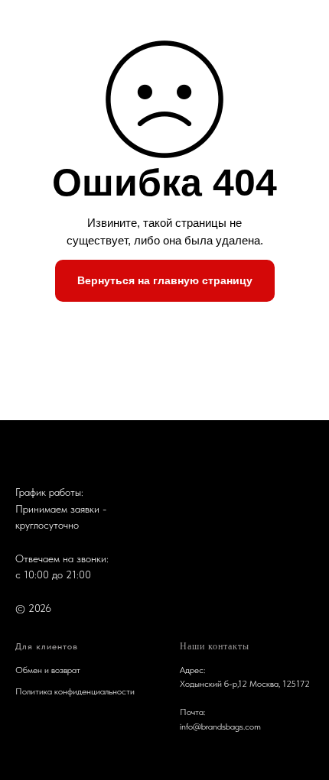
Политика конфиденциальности (75, 691)
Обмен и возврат (47, 670)
